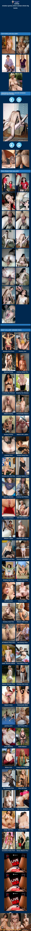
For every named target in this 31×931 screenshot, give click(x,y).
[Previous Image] (11, 103)
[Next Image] (19, 103)
